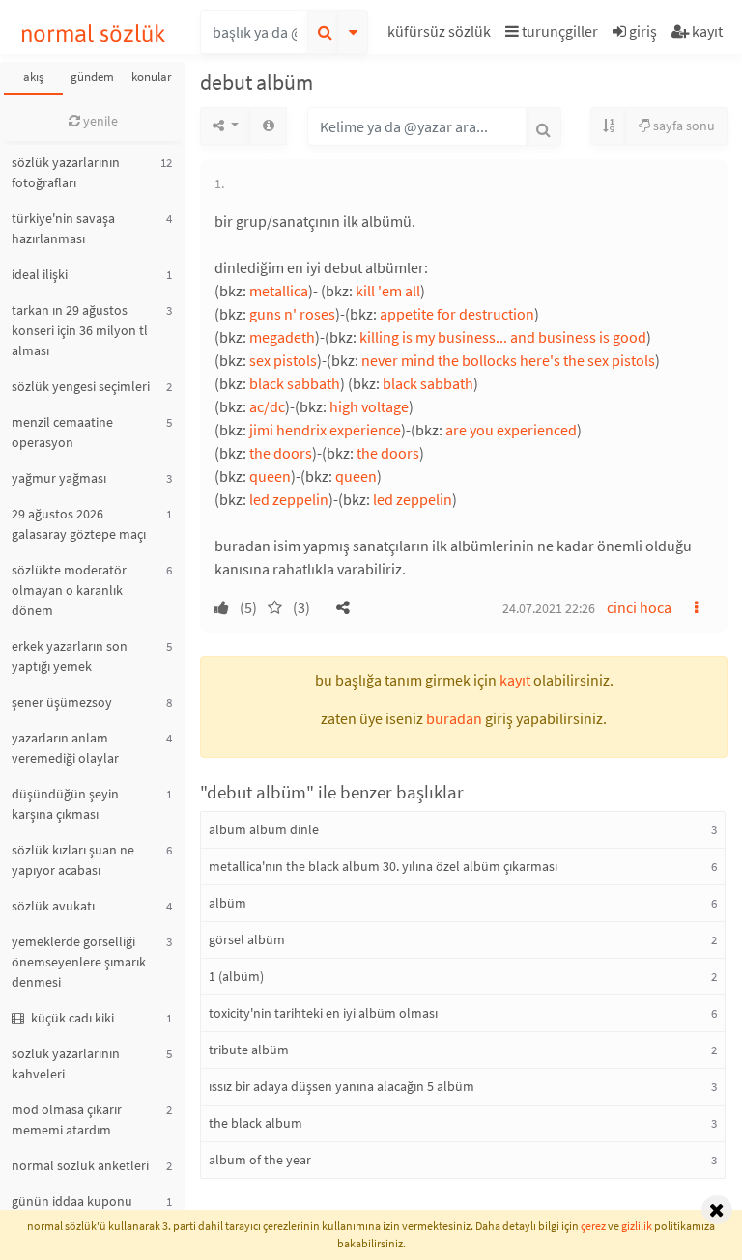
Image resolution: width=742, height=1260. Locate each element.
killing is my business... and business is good (502, 337)
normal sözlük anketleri (80, 1165)
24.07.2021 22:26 (548, 608)
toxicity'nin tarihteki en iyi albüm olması (323, 1013)
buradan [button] (454, 718)
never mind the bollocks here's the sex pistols (508, 360)
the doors (280, 452)
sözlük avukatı (53, 905)
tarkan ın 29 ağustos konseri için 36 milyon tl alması (80, 330)
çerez (593, 1225)
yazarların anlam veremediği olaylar (65, 748)
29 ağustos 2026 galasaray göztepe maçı (79, 524)
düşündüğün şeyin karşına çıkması (65, 804)
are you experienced (511, 429)
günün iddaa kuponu (72, 1201)
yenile (99, 120)
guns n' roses (292, 313)
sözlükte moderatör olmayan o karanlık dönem (69, 590)
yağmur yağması (59, 478)
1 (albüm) (236, 976)
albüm (227, 902)
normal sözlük (93, 33)
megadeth (282, 337)
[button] (441, 34)
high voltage (369, 406)
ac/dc (267, 406)
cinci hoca (639, 607)
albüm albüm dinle (264, 829)
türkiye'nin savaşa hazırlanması (63, 228)
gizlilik (636, 1225)
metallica (278, 290)
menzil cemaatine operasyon (62, 432)
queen (270, 476)
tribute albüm (249, 1049)
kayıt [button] (514, 679)
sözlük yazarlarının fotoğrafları (66, 172)
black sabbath (294, 383)
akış (33, 77)
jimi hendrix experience (325, 429)
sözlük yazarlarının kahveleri (66, 1063)
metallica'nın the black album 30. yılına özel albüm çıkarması (383, 866)
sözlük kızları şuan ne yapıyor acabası (73, 860)
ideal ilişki (40, 274)
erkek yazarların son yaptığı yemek (70, 656)
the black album (255, 1123)
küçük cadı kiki (71, 1017)
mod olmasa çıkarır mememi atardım (67, 1119)
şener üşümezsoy (62, 702)
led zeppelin (288, 499)
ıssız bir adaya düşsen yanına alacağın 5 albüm (341, 1086)
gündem (92, 77)
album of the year (260, 1159)
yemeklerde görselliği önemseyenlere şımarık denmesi (79, 962)
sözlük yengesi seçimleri (81, 386)
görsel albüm (247, 939)
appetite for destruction (457, 313)
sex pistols (283, 360)
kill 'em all (388, 290)
